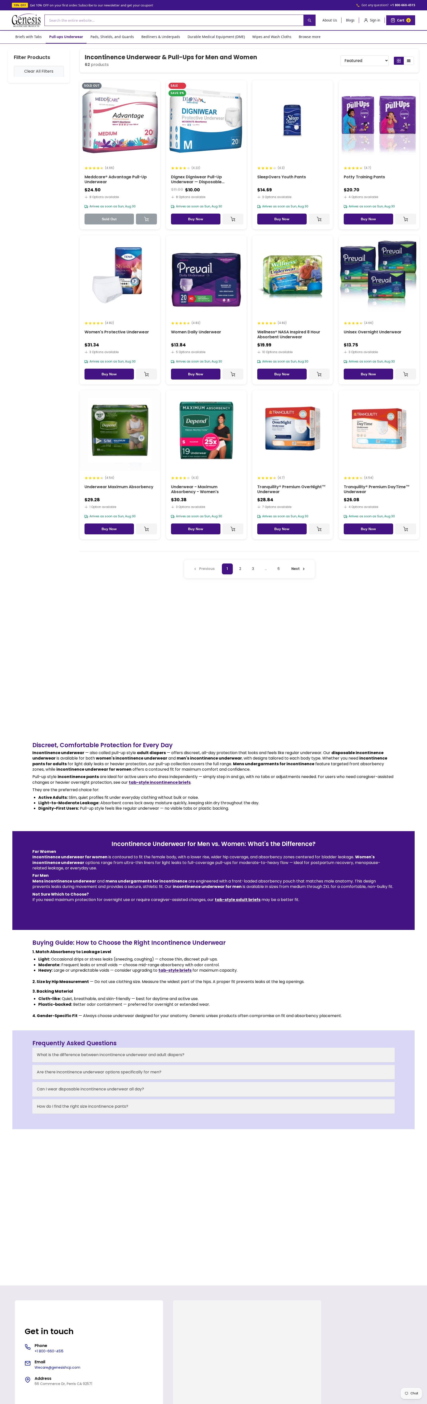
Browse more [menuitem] (309, 36)
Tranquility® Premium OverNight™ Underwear (291, 489)
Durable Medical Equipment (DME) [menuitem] (216, 36)
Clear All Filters (38, 71)
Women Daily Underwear (196, 332)
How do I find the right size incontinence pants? (82, 1106)
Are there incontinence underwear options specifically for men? (99, 1072)
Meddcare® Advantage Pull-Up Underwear (116, 179)
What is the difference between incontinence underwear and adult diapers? (110, 1055)
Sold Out (109, 219)
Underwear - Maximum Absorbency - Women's (195, 489)
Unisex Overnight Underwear (373, 332)
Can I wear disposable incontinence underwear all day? (90, 1089)
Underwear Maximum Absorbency (119, 487)
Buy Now (195, 219)
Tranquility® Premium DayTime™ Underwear (377, 489)
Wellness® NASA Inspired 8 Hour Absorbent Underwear (288, 334)
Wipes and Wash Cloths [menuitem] (271, 36)
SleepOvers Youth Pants (281, 177)
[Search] (309, 20)
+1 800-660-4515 (402, 5)
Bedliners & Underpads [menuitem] (160, 36)
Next (295, 568)
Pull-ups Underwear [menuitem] (66, 36)
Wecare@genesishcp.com (57, 1367)
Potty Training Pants (364, 177)
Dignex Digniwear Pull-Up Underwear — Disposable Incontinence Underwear (196, 182)
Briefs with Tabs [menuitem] (28, 36)
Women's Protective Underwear (117, 332)
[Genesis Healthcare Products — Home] (26, 20)
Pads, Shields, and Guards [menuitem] (112, 36)
